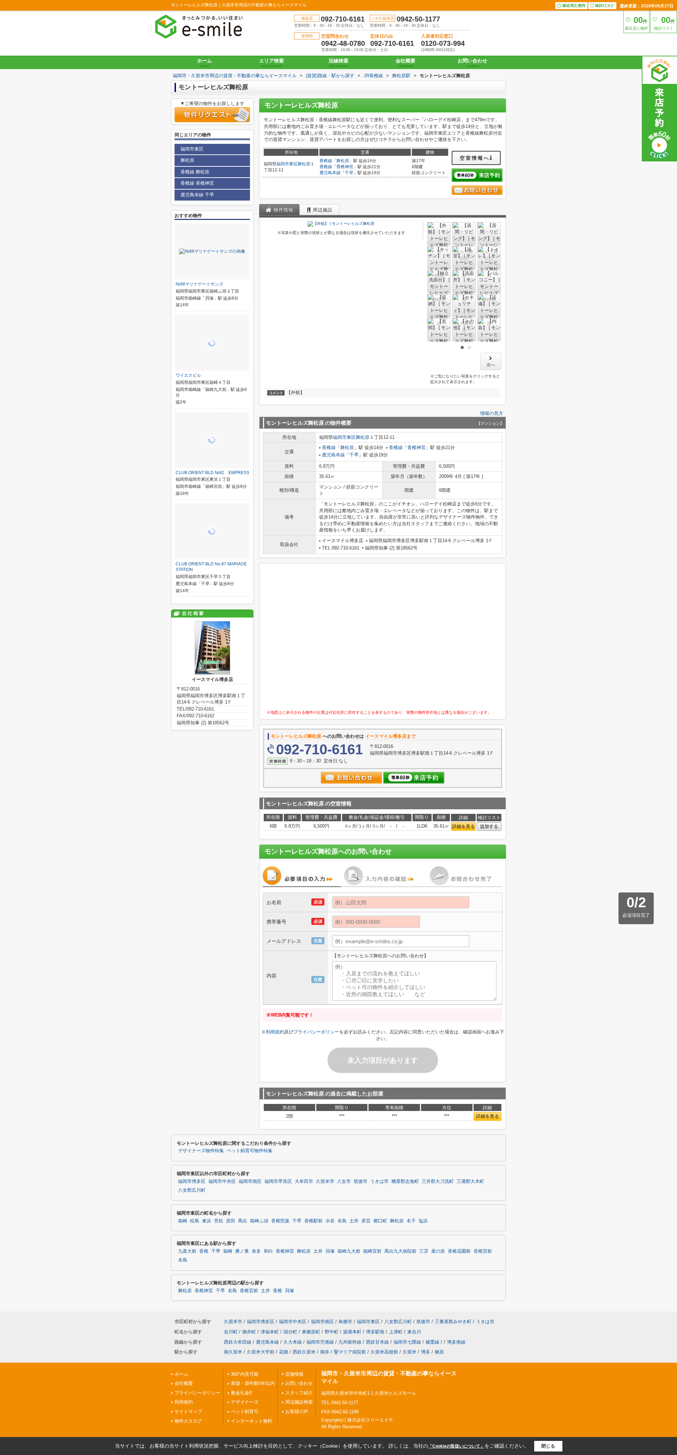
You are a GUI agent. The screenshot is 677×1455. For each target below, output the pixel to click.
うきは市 (379, 1181)
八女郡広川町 (192, 1190)
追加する (489, 826)
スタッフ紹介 (299, 1392)
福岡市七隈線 (407, 1342)
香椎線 (325, 160)
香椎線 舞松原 (195, 171)
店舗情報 (294, 1374)
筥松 (218, 1220)
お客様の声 (296, 1411)
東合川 (414, 1331)
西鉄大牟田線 (237, 1342)
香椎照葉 (280, 1220)
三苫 (423, 1251)
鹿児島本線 (330, 172)
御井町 (249, 1331)
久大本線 (292, 1342)
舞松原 (304, 163)
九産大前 (187, 1251)
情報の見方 (491, 413)
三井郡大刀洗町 (438, 1181)
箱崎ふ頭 (259, 1220)
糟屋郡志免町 (405, 1181)
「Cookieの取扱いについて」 (456, 1446)
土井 (354, 1220)
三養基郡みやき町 (453, 1321)
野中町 (331, 1331)
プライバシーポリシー (316, 1032)
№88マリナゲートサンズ (199, 284)
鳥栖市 (345, 1321)
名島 (342, 1220)
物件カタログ (188, 1421)
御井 (324, 1352)
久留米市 (325, 1181)
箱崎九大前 (348, 1251)
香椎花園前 (459, 1251)
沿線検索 (338, 63)
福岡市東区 (287, 163)
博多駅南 (375, 1331)
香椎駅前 (313, 1220)
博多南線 (456, 1342)
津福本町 (270, 1331)
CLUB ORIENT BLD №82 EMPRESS (212, 472)
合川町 (231, 1331)
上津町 (396, 1331)
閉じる (548, 1446)
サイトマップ (188, 1411)
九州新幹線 (349, 1342)
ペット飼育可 (244, 1411)
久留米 (409, 1352)
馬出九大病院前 (400, 1251)
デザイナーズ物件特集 (201, 1150)
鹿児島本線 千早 (197, 194)
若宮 (366, 1220)
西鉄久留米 (304, 1352)
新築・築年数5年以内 (253, 1383)
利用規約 (275, 1032)
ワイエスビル (188, 375)
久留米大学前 (260, 1352)
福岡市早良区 (278, 1181)
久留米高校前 (384, 1352)
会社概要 (405, 63)
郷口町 (380, 1220)
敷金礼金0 (241, 1392)
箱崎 (182, 1220)
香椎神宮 (344, 166)
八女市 (344, 1181)
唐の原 (438, 1251)
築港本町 (352, 1331)
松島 (194, 1220)
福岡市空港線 (320, 1342)
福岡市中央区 (222, 1181)
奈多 (256, 1251)
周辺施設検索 (299, 1402)
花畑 (283, 1352)
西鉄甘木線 (377, 1342)
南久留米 (233, 1352)
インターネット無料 (251, 1421)
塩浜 (423, 1220)
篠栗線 (432, 1342)
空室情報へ (475, 158)
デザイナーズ (244, 1402)
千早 (349, 172)
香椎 (203, 1251)
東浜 (206, 1220)
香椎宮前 (483, 1251)
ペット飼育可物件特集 (250, 1150)
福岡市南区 (250, 1181)
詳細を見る (463, 826)
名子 (411, 1220)
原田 (230, 1220)
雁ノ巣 (242, 1251)
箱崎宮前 (372, 1251)
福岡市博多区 (192, 1181)
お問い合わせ (472, 63)
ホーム (204, 63)
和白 (268, 1251)
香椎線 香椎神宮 (197, 183)
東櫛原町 (311, 1331)
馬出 (242, 1220)
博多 (425, 1352)
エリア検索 (271, 63)
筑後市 (360, 1181)
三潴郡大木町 (470, 1181)
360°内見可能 (244, 1374)
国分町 (290, 1331)
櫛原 (439, 1352)
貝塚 (330, 1251)
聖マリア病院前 (350, 1352)
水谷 (330, 1220)
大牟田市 (304, 1181)
